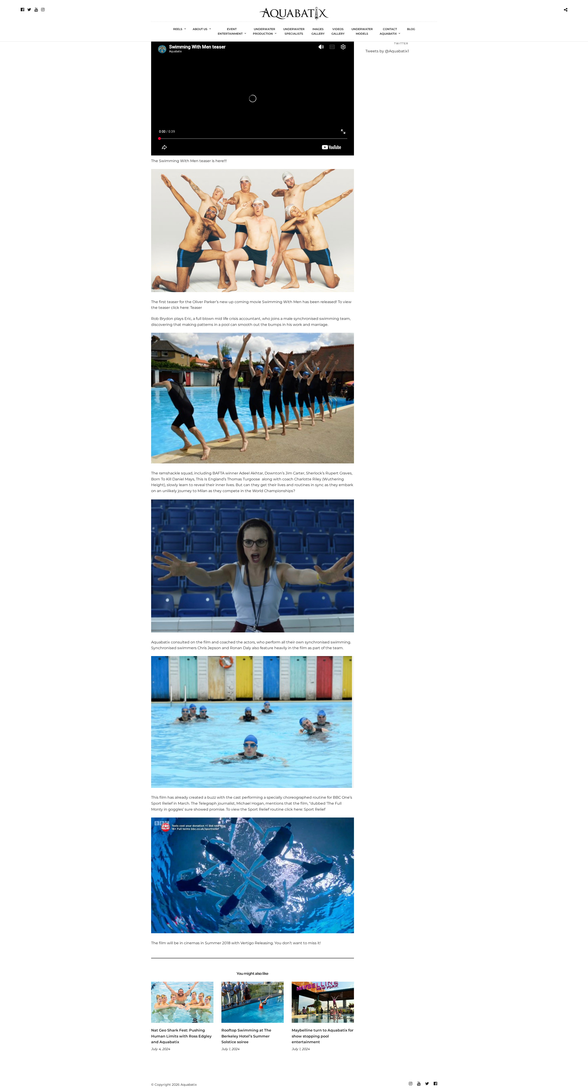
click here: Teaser (186, 307)
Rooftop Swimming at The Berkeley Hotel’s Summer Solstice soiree (246, 1036)
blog (411, 29)
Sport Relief (314, 809)
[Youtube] (36, 10)
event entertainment (230, 31)
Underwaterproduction (264, 31)
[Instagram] (43, 10)
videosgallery (338, 31)
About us (200, 29)
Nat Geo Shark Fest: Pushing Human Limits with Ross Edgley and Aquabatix (181, 1036)
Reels (177, 29)
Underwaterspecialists (294, 31)
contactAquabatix (388, 31)
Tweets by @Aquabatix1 (387, 51)
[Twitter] (29, 10)
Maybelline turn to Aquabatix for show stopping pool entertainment (322, 1036)
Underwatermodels (362, 31)
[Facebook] (22, 10)
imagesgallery (318, 31)
